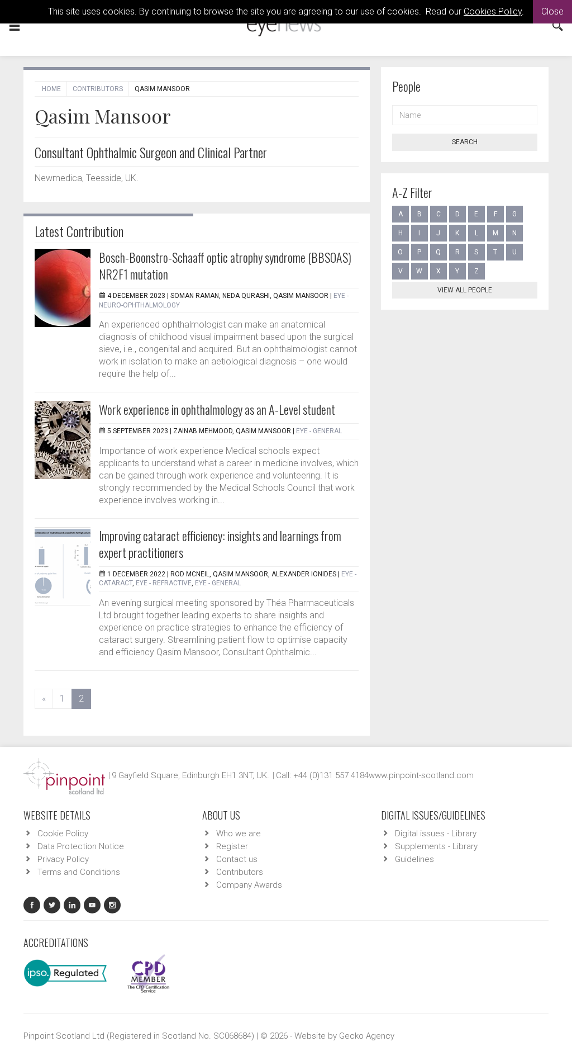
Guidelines (414, 859)
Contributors (98, 89)
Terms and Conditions (78, 872)
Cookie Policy (62, 833)
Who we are (238, 833)
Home (51, 89)
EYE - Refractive (164, 583)
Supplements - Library (436, 846)
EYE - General (319, 431)
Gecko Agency (366, 1036)
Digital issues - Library (435, 833)
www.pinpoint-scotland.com (421, 775)
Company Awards (249, 885)
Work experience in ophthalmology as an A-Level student (217, 409)
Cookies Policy (493, 11)
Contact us (237, 859)
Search (465, 142)
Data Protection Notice (80, 846)
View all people (464, 290)
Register (232, 846)
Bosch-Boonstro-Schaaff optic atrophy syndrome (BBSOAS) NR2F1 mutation (225, 265)
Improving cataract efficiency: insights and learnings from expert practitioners (220, 544)
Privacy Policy (63, 859)
